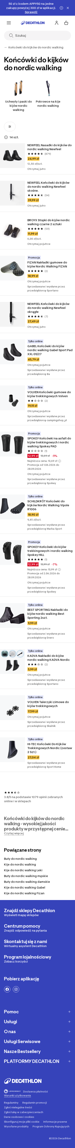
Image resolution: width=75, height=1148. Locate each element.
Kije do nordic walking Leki (23, 870)
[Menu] (9, 23)
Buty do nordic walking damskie (27, 881)
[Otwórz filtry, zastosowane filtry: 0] (10, 126)
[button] (59, 461)
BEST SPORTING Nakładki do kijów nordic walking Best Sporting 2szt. (47, 613)
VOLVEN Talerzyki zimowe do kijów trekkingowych (48, 704)
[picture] (12, 155)
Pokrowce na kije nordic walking (48, 103)
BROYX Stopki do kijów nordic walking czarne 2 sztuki (48, 222)
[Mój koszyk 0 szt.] (66, 23)
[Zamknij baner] (68, 8)
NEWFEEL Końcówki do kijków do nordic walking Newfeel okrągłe (48, 307)
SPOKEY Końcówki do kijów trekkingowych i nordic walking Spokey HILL (50, 550)
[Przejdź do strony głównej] (33, 23)
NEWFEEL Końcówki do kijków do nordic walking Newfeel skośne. (48, 186)
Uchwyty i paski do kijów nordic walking (18, 105)
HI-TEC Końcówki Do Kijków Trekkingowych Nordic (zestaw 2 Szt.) (49, 748)
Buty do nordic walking (20, 858)
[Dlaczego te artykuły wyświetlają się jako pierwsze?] (6, 137)
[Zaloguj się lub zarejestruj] (56, 23)
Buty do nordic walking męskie (26, 876)
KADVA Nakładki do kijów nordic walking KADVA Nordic (48, 657)
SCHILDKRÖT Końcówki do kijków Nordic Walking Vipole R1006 (48, 505)
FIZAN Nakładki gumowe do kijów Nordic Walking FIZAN (47, 264)
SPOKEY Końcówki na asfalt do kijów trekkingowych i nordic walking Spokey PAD (49, 442)
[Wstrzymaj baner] (61, 8)
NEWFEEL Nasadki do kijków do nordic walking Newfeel (49, 147)
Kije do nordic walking (20, 864)
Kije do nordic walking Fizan (24, 893)
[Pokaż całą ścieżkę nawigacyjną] (5, 47)
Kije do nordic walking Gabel (24, 887)
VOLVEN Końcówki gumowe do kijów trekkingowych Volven (49, 394)
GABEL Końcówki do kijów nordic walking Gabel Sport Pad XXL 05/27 (50, 350)
